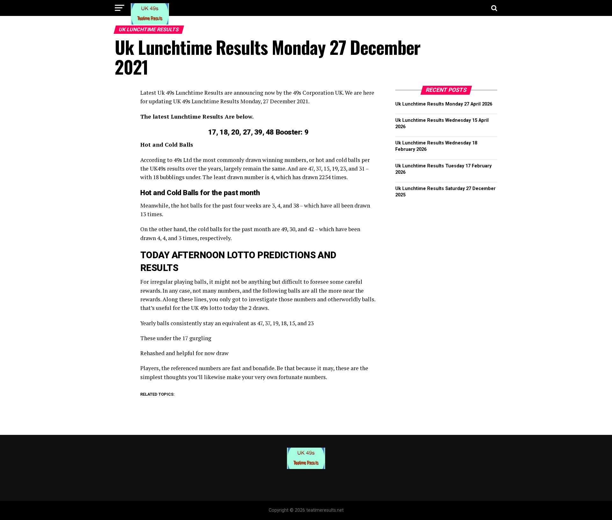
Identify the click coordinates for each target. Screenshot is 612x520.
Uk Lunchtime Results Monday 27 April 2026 (443, 104)
